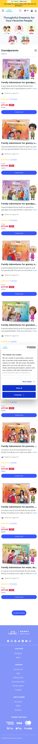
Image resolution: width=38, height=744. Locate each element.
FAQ (18, 673)
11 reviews (13, 341)
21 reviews (13, 159)
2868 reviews (24, 634)
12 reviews (13, 402)
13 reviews (13, 523)
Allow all (19, 388)
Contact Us (18, 669)
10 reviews (13, 584)
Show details (27, 381)
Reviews (18, 710)
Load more (19, 613)
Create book (19, 112)
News (18, 657)
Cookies (18, 690)
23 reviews (13, 99)
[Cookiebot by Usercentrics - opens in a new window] (27, 347)
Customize (18, 395)
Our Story (18, 702)
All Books (18, 653)
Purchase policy (18, 682)
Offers (18, 706)
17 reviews (13, 281)
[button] (26, 10)
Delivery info (18, 678)
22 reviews (13, 220)
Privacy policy (18, 686)
